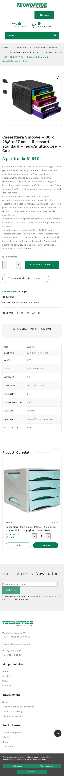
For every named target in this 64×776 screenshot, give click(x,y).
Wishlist (6, 737)
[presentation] (54, 452)
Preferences (17, 766)
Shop (5, 681)
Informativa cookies (12, 716)
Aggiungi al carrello (42, 264)
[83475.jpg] (36, 100)
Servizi (5, 702)
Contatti (6, 685)
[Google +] (33, 313)
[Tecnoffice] (32, 5)
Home (5, 47)
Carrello (46, 545)
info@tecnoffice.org (19, 644)
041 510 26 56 (14, 651)
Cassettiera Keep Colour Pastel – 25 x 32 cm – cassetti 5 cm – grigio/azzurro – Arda (31, 529)
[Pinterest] (28, 313)
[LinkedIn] (39, 313)
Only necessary (46, 766)
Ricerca (44, 15)
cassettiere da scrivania (21, 52)
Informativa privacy (12, 711)
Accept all (32, 771)
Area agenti (8, 746)
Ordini (5, 742)
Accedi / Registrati (12, 732)
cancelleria (21, 47)
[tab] (32, 329)
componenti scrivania (45, 47)
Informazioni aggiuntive (32, 329)
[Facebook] (17, 313)
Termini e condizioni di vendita (18, 706)
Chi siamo (7, 676)
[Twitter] (22, 313)
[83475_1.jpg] (5, 92)
